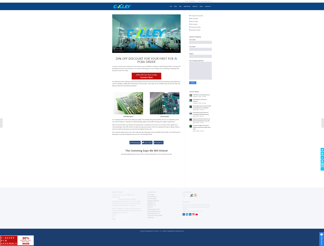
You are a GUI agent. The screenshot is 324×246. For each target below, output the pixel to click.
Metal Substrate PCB (153, 213)
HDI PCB (150, 207)
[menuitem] (191, 1)
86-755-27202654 (120, 217)
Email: (199, 1)
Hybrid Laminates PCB (153, 211)
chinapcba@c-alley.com (206, 1)
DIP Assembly (193, 24)
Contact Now (146, 77)
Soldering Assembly (195, 27)
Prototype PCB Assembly (196, 15)
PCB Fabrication (152, 196)
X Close (2, 234)
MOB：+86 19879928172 (190, 1)
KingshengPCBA (170, 231)
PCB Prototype (151, 198)
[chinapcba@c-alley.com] (322, 149)
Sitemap (142, 231)
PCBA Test (150, 217)
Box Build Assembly (195, 30)
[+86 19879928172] (322, 157)
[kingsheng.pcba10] (322, 153)
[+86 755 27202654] (322, 165)
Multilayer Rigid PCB (153, 201)
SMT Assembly (194, 18)
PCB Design (150, 194)
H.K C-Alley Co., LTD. (157, 231)
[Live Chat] (322, 161)
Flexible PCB (151, 203)
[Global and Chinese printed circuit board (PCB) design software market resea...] (322, 123)
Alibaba (164, 231)
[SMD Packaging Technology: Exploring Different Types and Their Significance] (1, 123)
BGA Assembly (194, 21)
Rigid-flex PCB (151, 205)
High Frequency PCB (153, 209)
